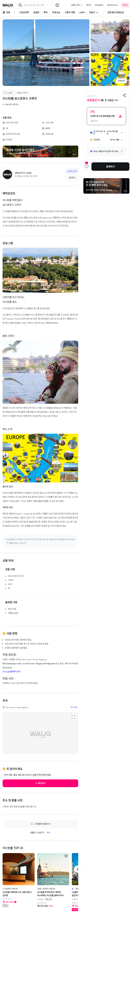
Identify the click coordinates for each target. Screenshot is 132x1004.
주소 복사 (73, 707)
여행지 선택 (75, 5)
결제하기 (110, 166)
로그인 (125, 5)
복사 (48, 832)
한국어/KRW (112, 5)
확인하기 (42, 783)
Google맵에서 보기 (12, 671)
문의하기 (72, 177)
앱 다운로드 (99, 5)
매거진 (88, 5)
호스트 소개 (72, 171)
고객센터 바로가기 (42, 823)
